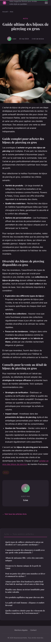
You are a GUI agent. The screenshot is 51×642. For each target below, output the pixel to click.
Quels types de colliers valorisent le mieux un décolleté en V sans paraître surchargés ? (24, 543)
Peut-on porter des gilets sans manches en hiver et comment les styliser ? (25, 574)
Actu (11, 12)
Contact (33, 630)
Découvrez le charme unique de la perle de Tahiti (23, 567)
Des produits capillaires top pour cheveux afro (24, 597)
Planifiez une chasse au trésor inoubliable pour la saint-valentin (24, 590)
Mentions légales (21, 630)
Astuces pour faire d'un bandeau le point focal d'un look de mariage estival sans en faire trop (24, 582)
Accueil (5, 12)
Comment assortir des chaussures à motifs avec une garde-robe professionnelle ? (25, 551)
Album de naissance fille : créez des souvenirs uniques (24, 559)
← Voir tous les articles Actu (14, 514)
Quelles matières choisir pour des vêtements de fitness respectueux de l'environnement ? (25, 611)
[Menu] (46, 3)
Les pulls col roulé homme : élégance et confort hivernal (24, 603)
